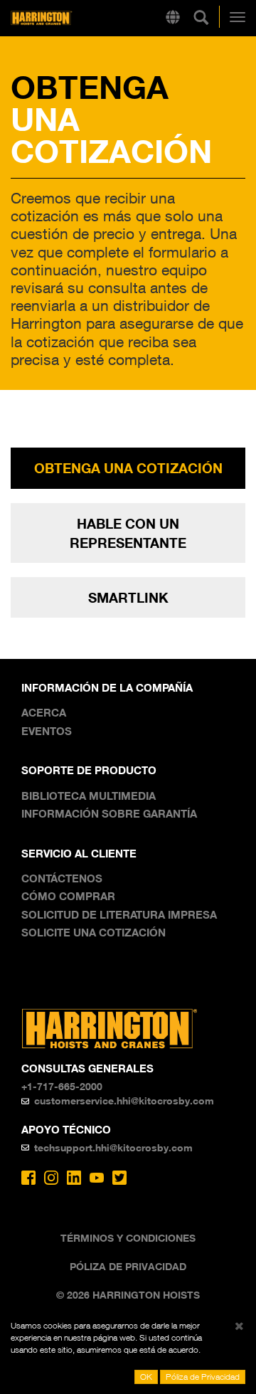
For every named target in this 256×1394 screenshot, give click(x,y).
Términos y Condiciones (128, 1238)
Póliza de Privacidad (128, 1266)
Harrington (64, 18)
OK (146, 1376)
